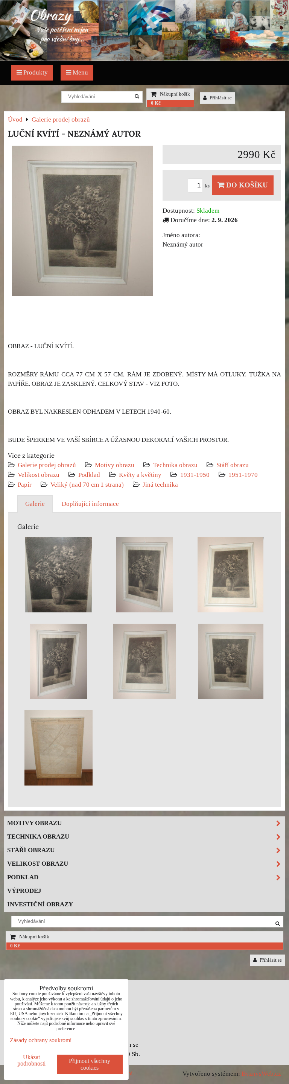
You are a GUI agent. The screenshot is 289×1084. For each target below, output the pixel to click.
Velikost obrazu (38, 474)
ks (208, 186)
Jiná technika (160, 484)
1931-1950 (195, 474)
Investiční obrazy (40, 904)
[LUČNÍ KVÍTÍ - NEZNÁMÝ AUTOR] (82, 222)
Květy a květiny (140, 474)
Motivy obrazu (114, 465)
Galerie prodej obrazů (47, 465)
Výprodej (24, 890)
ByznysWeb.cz (261, 1073)
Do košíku (246, 185)
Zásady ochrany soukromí (40, 1040)
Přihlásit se (220, 97)
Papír (25, 484)
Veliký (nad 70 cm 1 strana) (87, 484)
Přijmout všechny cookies (89, 1064)
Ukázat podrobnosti (31, 1060)
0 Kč (156, 103)
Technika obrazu (175, 465)
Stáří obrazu (232, 465)
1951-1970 (243, 474)
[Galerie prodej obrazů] (144, 58)
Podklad (89, 474)
